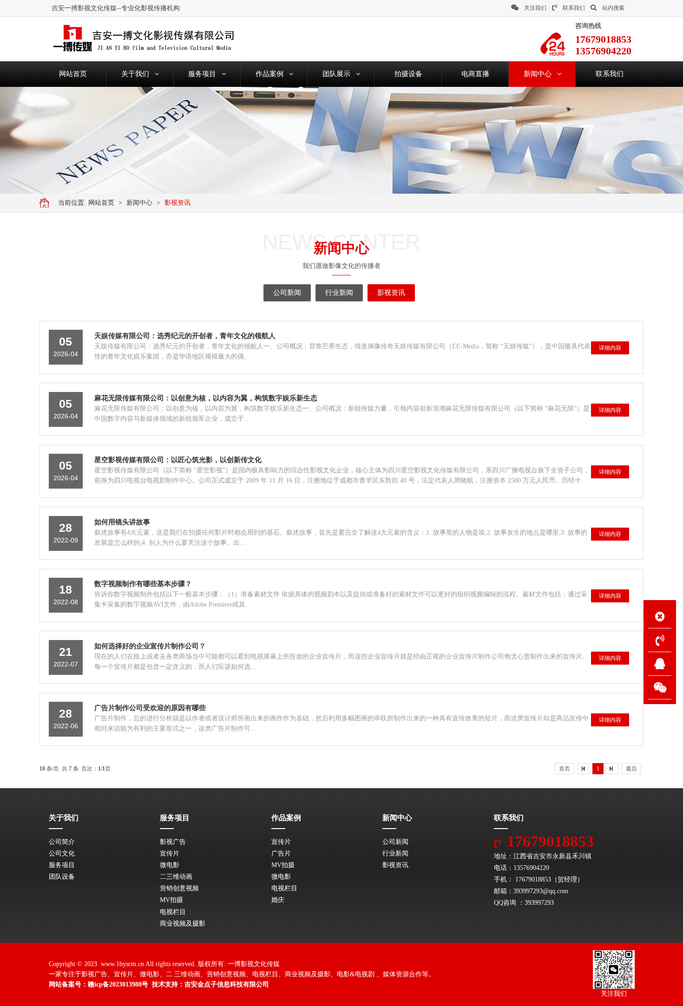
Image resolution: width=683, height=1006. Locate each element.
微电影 (169, 865)
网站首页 (101, 202)
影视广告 (173, 841)
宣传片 (169, 853)
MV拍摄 (171, 899)
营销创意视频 (179, 888)
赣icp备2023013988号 (118, 984)
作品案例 (269, 74)
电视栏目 (173, 911)
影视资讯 (177, 202)
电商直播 (475, 74)
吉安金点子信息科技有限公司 (226, 984)
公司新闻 (287, 292)
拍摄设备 (408, 74)
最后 (631, 768)
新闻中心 (538, 74)
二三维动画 (176, 876)
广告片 (281, 853)
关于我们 (135, 74)
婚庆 (277, 899)
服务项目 (202, 74)
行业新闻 (339, 292)
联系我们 (574, 8)
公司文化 (62, 853)
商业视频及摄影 (182, 923)
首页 (564, 768)
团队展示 (336, 74)
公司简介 (62, 841)
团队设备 (62, 876)
